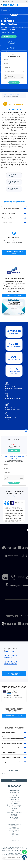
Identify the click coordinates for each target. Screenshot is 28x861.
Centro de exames (14, 830)
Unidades (14, 827)
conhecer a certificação (14, 295)
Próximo (17, 703)
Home (5, 94)
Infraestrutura (14, 825)
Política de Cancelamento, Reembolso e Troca (14, 854)
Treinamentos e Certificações (14, 812)
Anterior (10, 703)
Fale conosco (14, 838)
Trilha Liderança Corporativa (10, 656)
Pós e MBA (14, 815)
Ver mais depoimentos (14, 496)
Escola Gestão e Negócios (16, 104)
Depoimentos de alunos (14, 828)
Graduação (14, 814)
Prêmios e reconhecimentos (14, 824)
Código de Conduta (14, 834)
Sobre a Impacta (14, 822)
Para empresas (14, 818)
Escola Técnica (14, 817)
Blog (14, 831)
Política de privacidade (14, 853)
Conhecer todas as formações (14, 673)
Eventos (14, 833)
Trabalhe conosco (14, 840)
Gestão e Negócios (14, 94)
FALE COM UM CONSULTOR (14, 716)
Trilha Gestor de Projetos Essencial (11, 663)
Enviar (14, 780)
